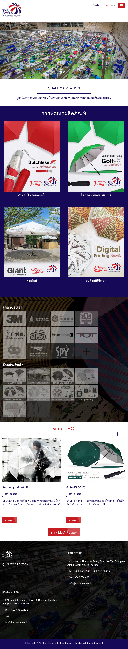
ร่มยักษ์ (32, 280)
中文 (113, 5)
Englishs (97, 5)
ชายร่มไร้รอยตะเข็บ (32, 195)
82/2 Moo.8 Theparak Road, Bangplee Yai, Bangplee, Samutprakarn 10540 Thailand (96, 563)
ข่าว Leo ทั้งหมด (64, 532)
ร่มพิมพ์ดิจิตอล (96, 280)
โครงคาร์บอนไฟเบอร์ (96, 195)
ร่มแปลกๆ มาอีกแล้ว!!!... (16, 487)
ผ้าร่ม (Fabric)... (76, 487)
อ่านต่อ (8, 520)
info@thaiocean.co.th (80, 583)
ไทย (106, 5)
